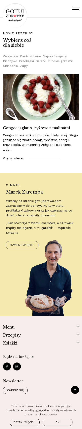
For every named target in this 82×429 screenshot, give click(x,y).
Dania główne (30, 56)
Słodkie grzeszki (60, 61)
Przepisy (12, 335)
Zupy (24, 66)
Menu (9, 327)
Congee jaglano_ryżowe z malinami (36, 128)
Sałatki (41, 61)
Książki (10, 343)
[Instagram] (17, 366)
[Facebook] (7, 366)
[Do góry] (75, 390)
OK (58, 422)
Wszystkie (10, 56)
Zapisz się (15, 390)
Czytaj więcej (13, 158)
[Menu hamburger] (75, 8)
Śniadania (10, 66)
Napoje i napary (55, 56)
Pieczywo (10, 61)
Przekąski (26, 61)
